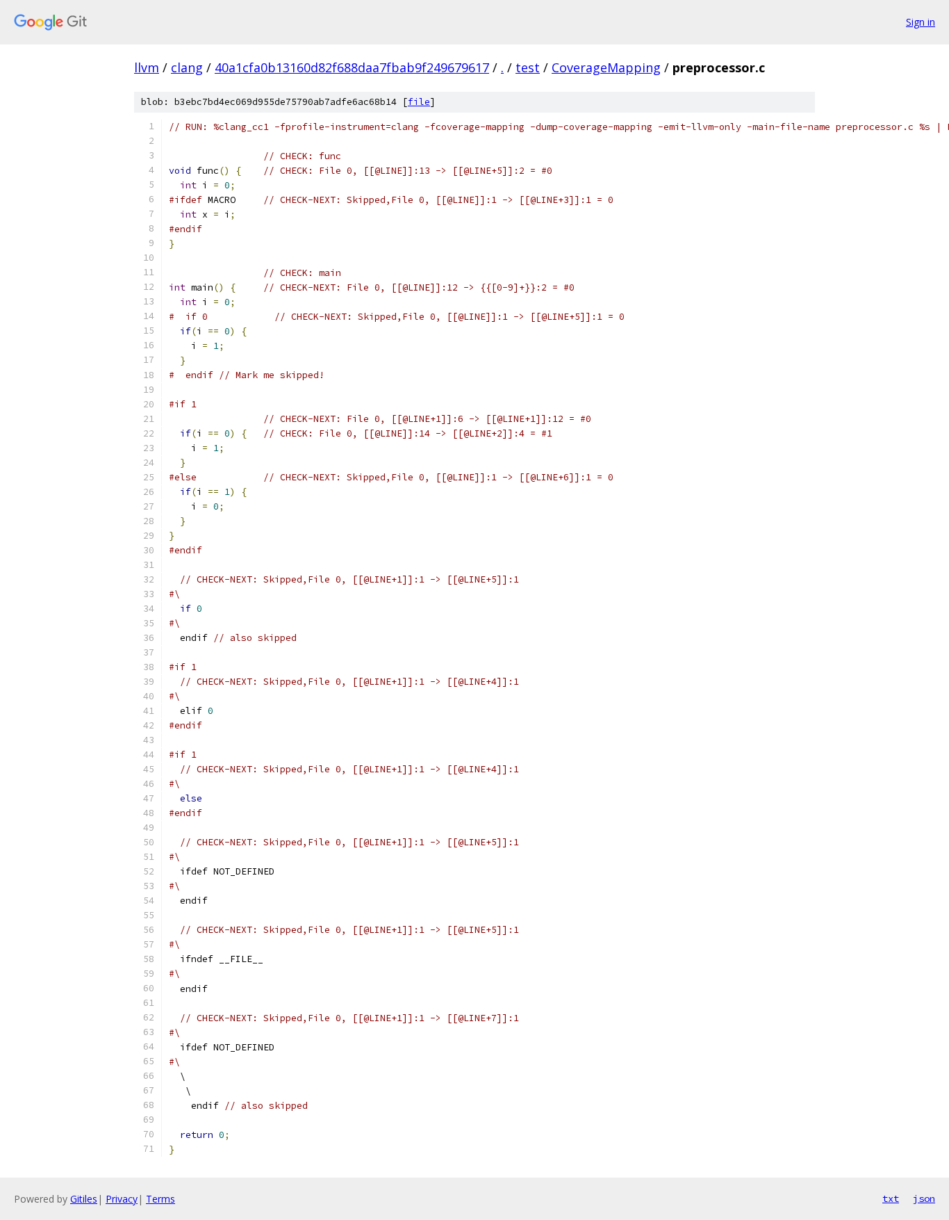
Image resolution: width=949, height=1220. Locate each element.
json (924, 1198)
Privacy (122, 1198)
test (527, 67)
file (419, 102)
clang (187, 67)
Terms (160, 1198)
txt (890, 1198)
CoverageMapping (606, 67)
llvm (146, 67)
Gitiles (83, 1198)
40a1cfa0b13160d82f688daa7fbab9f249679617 (352, 67)
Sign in (920, 22)
